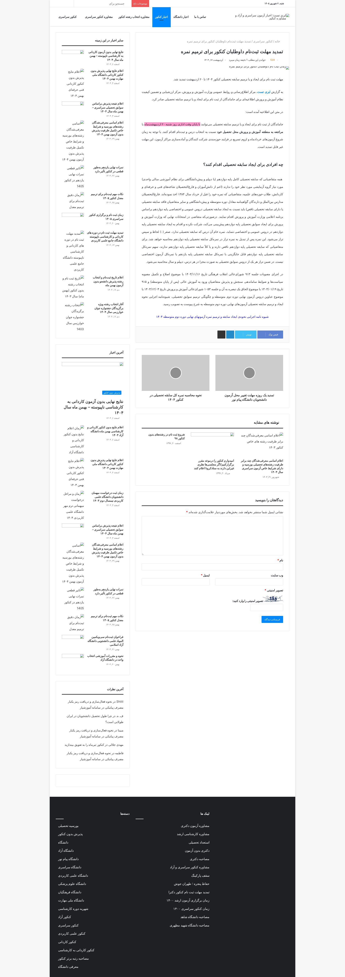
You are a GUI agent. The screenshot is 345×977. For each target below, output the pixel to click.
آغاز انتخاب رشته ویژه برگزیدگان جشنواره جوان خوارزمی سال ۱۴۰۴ (108, 308)
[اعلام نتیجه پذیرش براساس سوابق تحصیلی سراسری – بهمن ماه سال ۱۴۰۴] (73, 109)
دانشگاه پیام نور (68, 859)
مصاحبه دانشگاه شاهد (194, 917)
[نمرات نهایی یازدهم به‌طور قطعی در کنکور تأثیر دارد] (73, 177)
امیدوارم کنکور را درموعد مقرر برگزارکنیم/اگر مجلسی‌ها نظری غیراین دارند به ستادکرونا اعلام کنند (214, 464)
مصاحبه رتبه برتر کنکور (73, 958)
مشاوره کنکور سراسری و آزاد (189, 867)
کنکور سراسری (67, 16)
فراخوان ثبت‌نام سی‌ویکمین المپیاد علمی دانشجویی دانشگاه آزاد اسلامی (105, 640)
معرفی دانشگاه (68, 967)
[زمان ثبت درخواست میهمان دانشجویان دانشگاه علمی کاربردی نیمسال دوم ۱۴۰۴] (73, 506)
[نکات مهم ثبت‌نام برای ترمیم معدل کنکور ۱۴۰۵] (73, 201)
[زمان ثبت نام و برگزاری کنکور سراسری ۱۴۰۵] (73, 220)
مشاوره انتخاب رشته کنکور (134, 16)
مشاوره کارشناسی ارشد (193, 834)
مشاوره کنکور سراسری (99, 16)
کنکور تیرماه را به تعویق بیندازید (84, 745)
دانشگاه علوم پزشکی (72, 884)
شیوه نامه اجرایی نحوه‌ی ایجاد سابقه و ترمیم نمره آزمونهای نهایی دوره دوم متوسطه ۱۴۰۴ (212, 317)
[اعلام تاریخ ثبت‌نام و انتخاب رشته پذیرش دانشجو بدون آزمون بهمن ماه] (73, 287)
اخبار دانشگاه (181, 16)
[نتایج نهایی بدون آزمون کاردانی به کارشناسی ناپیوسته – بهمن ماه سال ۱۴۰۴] (73, 57)
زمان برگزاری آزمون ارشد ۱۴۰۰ (188, 900)
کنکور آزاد (64, 917)
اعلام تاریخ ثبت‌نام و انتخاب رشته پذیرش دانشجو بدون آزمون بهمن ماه (108, 281)
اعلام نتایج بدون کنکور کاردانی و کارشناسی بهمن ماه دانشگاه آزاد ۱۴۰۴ (105, 431)
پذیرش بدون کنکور (70, 834)
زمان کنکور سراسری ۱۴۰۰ (191, 909)
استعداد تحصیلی (199, 842)
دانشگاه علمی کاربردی (73, 875)
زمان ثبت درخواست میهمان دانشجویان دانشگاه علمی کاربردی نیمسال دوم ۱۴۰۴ (107, 496)
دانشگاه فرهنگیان (69, 892)
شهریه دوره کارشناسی (73, 909)
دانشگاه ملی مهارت (71, 900)
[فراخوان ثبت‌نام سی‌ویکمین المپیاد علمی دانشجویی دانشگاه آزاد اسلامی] (73, 642)
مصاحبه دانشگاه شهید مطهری (189, 925)
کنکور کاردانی (67, 942)
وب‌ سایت (277, 575)
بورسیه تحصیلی (68, 826)
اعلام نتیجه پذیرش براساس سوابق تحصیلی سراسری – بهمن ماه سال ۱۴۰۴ (107, 107)
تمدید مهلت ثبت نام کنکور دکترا (189, 892)
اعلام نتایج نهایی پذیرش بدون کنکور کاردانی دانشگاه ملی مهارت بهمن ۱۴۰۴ (107, 74)
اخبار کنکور (161, 16)
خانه (278, 41)
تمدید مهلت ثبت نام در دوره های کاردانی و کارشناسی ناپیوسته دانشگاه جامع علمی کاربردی (105, 236)
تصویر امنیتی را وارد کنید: (247, 601)
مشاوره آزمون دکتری (195, 826)
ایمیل (205, 575)
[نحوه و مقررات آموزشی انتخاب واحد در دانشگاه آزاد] (73, 661)
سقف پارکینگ (200, 875)
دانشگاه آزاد (66, 851)
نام (280, 560)
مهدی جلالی (115, 745)
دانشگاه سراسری (69, 867)
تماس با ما (200, 16)
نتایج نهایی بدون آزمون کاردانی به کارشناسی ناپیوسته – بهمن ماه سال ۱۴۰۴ (105, 55)
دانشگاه (63, 842)
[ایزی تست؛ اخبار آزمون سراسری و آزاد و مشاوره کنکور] (261, 17)
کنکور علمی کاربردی (71, 933)
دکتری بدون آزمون (197, 851)
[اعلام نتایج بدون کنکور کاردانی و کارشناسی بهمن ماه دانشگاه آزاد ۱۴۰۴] (73, 440)
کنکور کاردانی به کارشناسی (76, 950)
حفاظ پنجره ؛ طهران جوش (191, 884)
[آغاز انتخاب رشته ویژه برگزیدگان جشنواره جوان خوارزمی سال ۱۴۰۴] (73, 317)
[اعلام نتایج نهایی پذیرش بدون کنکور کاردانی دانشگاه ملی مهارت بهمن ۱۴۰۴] (73, 84)
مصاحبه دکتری (199, 859)
